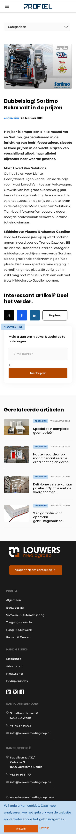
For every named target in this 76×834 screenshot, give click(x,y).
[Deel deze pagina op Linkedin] (35, 315)
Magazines (13, 659)
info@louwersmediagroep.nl (30, 733)
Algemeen (11, 118)
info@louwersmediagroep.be (30, 782)
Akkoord (21, 828)
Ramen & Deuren (18, 637)
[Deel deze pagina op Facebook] (22, 315)
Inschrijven (38, 373)
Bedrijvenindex (17, 681)
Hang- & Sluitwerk (19, 630)
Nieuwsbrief (14, 673)
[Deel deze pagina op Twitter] (9, 315)
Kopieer (55, 315)
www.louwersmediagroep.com (32, 797)
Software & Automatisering (25, 615)
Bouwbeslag (15, 607)
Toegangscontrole (19, 622)
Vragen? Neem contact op (33, 570)
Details (44, 828)
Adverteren (14, 666)
